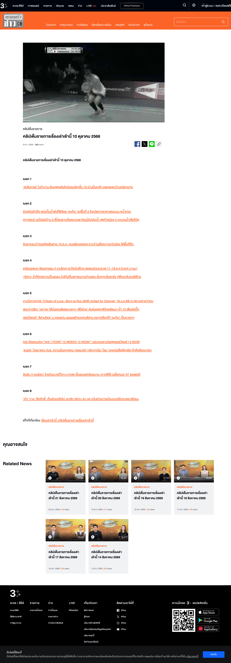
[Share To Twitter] (144, 144)
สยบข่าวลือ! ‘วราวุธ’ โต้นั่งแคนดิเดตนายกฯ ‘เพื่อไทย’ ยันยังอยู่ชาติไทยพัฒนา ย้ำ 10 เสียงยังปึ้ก (81, 309)
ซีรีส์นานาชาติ (15, 616)
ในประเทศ (51, 25)
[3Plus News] (21, 21)
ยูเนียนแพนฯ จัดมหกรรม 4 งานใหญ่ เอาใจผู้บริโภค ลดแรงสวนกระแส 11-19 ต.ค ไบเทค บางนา (80, 268)
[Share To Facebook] (137, 144)
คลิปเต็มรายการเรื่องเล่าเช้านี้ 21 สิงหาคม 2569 (64, 496)
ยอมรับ (213, 654)
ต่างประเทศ (134, 25)
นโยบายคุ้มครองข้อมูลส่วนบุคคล (97, 629)
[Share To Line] (152, 144)
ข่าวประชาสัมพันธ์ (55, 623)
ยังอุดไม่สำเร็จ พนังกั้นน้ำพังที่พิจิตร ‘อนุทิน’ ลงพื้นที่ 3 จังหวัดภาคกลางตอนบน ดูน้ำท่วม (77, 211)
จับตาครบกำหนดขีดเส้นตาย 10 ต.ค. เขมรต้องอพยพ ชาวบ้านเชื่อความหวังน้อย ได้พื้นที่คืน (78, 244)
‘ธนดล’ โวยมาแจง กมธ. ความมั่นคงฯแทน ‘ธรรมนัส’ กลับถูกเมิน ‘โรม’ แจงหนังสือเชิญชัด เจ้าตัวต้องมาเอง (87, 350)
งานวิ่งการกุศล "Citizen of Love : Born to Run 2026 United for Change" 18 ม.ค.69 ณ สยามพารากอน (88, 301)
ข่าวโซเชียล (82, 25)
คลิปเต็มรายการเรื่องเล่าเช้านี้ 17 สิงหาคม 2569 (64, 555)
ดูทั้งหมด (148, 25)
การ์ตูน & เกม (15, 623)
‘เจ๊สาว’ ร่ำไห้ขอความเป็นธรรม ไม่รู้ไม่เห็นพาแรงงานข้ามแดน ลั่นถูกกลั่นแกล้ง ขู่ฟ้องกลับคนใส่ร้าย (82, 277)
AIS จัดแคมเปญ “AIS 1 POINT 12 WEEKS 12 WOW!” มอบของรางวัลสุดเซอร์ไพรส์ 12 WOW (81, 342)
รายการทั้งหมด (36, 610)
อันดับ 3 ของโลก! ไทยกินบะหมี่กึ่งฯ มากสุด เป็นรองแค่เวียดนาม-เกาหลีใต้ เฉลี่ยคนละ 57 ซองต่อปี (81, 374)
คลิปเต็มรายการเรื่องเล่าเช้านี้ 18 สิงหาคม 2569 (192, 496)
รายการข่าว (53, 616)
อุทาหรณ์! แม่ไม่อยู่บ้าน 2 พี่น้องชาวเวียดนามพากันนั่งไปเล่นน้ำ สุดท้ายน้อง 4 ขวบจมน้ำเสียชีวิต (81, 219)
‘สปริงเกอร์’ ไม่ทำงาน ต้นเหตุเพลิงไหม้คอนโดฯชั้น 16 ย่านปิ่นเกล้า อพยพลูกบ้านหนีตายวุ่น (78, 187)
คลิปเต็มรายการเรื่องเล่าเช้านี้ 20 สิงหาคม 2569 (106, 496)
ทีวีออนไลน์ (73, 610)
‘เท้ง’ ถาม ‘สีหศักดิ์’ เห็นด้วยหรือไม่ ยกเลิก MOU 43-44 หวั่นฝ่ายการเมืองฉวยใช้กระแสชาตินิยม (81, 399)
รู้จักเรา (87, 616)
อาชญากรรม (66, 25)
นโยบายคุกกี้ (89, 635)
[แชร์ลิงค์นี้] (159, 144)
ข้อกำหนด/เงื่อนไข (91, 642)
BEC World (89, 610)
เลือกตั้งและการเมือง (101, 25)
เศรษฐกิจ (120, 25)
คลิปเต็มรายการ (56, 487)
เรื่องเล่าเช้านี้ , (49, 420)
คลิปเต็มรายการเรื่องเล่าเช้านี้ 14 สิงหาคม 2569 (106, 555)
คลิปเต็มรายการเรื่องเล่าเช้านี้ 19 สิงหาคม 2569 (149, 496)
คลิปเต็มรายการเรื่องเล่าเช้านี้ (76, 420)
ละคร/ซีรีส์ (14, 610)
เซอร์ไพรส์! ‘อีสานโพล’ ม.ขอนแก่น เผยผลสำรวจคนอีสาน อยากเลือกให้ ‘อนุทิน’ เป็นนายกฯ (78, 317)
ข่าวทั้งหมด (52, 610)
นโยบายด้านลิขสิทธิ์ (92, 623)
